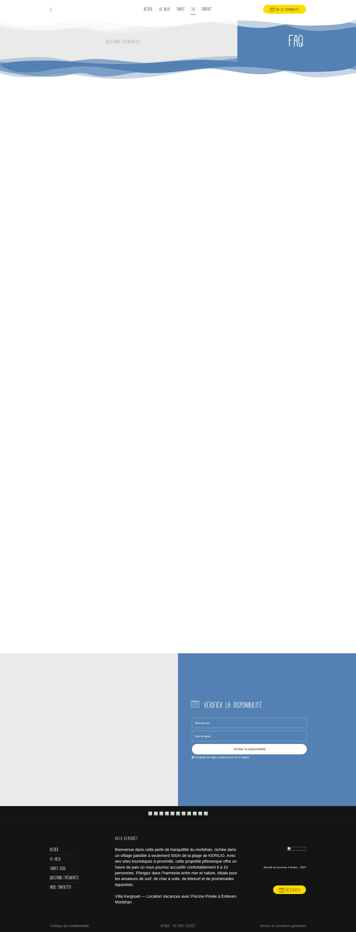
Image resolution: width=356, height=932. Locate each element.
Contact (207, 9)
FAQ (193, 9)
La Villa (164, 9)
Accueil (148, 9)
